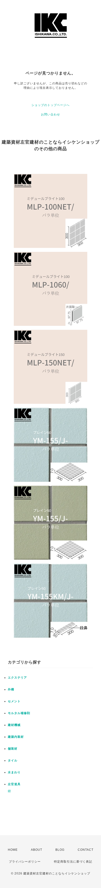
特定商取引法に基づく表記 (73, 861)
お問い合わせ (50, 114)
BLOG (59, 849)
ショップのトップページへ (50, 105)
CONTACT (85, 849)
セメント (14, 701)
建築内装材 (16, 737)
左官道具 (14, 784)
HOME (13, 849)
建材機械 (14, 725)
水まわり (14, 772)
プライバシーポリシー (25, 861)
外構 (11, 689)
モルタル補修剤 (19, 713)
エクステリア (17, 677)
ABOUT (36, 849)
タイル (12, 760)
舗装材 (12, 748)
